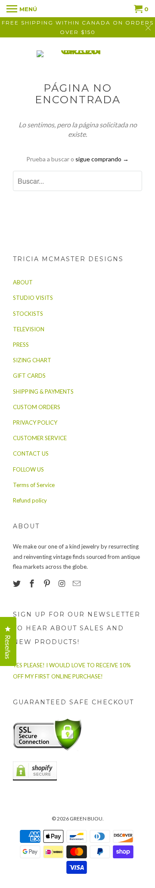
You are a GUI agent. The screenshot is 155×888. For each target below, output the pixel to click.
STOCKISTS (28, 313)
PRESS (21, 344)
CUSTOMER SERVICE (40, 438)
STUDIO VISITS (33, 297)
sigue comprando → (102, 159)
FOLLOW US (28, 469)
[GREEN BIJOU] (77, 53)
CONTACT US (31, 453)
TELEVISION (28, 329)
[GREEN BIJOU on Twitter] (17, 583)
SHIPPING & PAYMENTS (43, 391)
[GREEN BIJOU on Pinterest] (48, 583)
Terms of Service (34, 484)
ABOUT (23, 282)
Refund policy (30, 500)
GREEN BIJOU (86, 818)
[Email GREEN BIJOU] (77, 583)
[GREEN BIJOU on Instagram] (62, 583)
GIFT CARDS (29, 375)
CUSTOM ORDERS (36, 407)
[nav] (21, 8)
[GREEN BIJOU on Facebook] (32, 583)
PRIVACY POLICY (35, 422)
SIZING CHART (32, 360)
